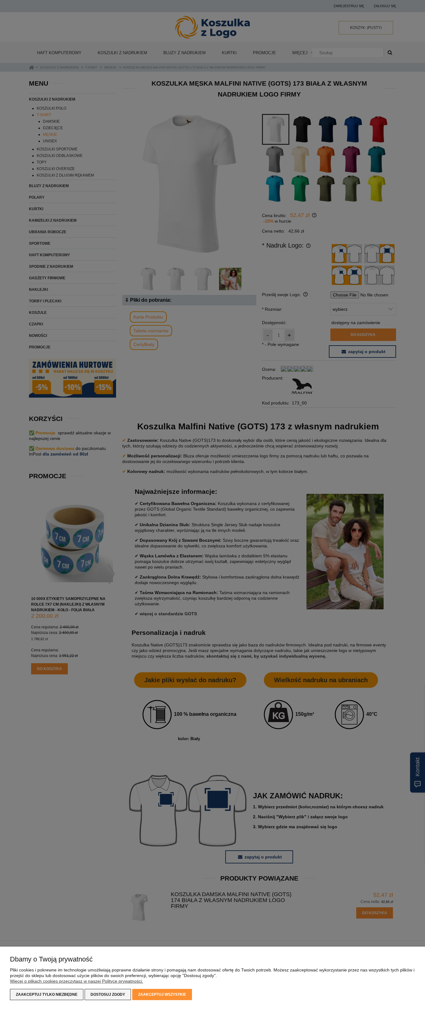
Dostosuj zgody (108, 994)
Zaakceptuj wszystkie (162, 994)
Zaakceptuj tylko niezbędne (46, 994)
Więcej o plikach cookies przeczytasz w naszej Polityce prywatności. (76, 981)
